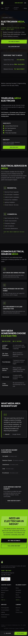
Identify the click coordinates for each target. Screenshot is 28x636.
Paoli (2, 597)
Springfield (18, 590)
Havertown (18, 592)
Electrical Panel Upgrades (12, 192)
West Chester (4, 588)
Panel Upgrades (5, 607)
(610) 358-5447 (19, 2)
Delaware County (16, 8)
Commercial (4, 616)
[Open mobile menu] (25, 3)
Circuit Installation (5, 610)
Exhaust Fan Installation (11, 199)
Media (17, 588)
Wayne (17, 594)
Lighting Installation (10, 202)
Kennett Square (4, 590)
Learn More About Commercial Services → (14, 232)
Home (2, 8)
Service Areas (7, 8)
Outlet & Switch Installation (12, 197)
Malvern (3, 592)
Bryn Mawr (18, 597)
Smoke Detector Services (11, 205)
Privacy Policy (19, 612)
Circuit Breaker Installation (12, 194)
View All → (3, 599)
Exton (2, 594)
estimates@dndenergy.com (7, 572)
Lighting (3, 612)
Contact (17, 610)
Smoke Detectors (5, 614)
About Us (18, 607)
